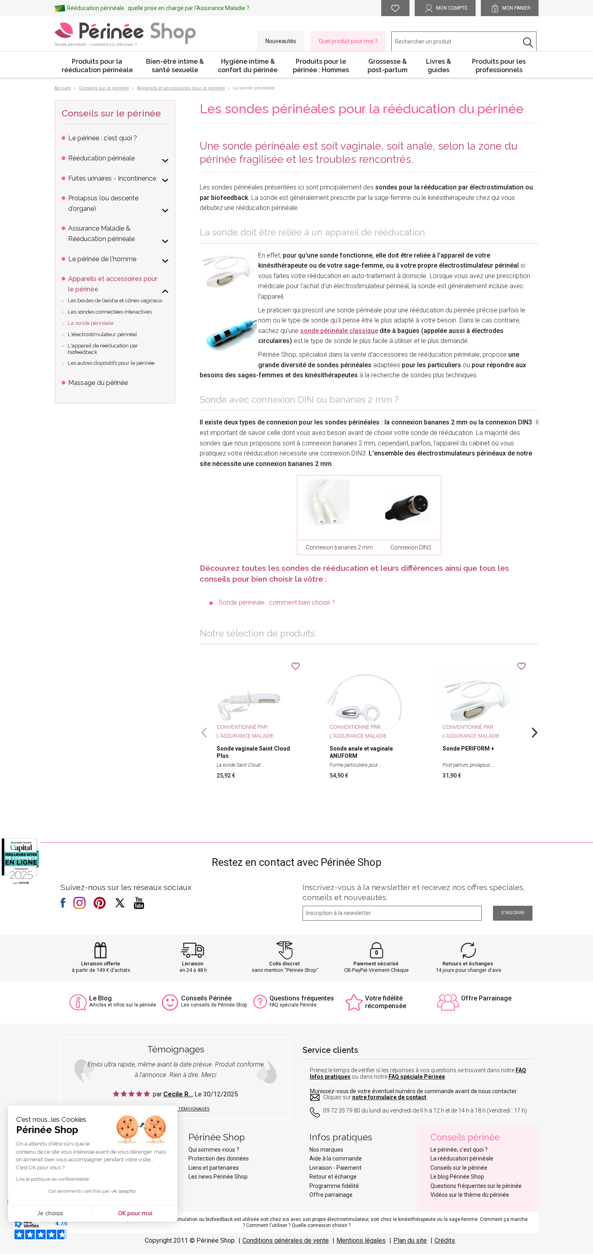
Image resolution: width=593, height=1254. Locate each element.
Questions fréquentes (301, 998)
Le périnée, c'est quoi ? (459, 1149)
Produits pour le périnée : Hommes (321, 66)
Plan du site (410, 1240)
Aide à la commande (335, 1158)
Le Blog (100, 998)
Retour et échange (333, 1176)
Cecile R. (177, 1094)
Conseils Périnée (206, 998)
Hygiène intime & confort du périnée (248, 66)
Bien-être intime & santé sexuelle (175, 66)
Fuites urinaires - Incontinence (112, 178)
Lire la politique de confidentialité (52, 1179)
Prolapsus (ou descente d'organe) (103, 203)
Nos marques (326, 1149)
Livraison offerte (100, 964)
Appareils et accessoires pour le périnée (112, 284)
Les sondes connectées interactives (110, 312)
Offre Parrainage (486, 998)
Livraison (192, 964)
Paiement (348, 1168)
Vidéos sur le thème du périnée (469, 1195)
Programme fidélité (334, 1186)
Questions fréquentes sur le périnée (476, 1186)
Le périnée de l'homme (102, 259)
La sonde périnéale (90, 323)
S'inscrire (512, 912)
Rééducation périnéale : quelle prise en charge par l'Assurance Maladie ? (158, 8)
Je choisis (50, 1213)
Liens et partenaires (213, 1168)
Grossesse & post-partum (387, 66)
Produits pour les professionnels (499, 66)
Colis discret (284, 964)
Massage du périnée (98, 383)
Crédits (444, 1240)
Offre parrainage (331, 1195)
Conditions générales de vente (285, 1240)
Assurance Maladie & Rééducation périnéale (101, 234)
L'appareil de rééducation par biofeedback (103, 349)
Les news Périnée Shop (218, 1176)
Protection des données (218, 1158)
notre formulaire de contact (389, 1097)
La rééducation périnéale (461, 1158)
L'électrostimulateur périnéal (102, 334)
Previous (204, 732)
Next (534, 732)
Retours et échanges (468, 964)
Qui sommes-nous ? (213, 1149)
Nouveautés (280, 41)
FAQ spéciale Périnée (416, 1076)
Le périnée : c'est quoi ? (102, 138)
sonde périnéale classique (339, 331)
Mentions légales (361, 1240)
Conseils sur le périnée (111, 113)
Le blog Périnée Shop (457, 1176)
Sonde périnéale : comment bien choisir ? (277, 602)
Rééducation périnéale (101, 158)
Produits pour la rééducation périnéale (97, 66)
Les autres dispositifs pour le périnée (111, 363)
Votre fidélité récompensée (385, 1002)
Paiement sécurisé (376, 964)
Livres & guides (438, 66)
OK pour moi (135, 1213)
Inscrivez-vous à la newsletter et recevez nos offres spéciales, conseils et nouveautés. (414, 892)
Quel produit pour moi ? (348, 41)
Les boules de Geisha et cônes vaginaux (115, 300)
